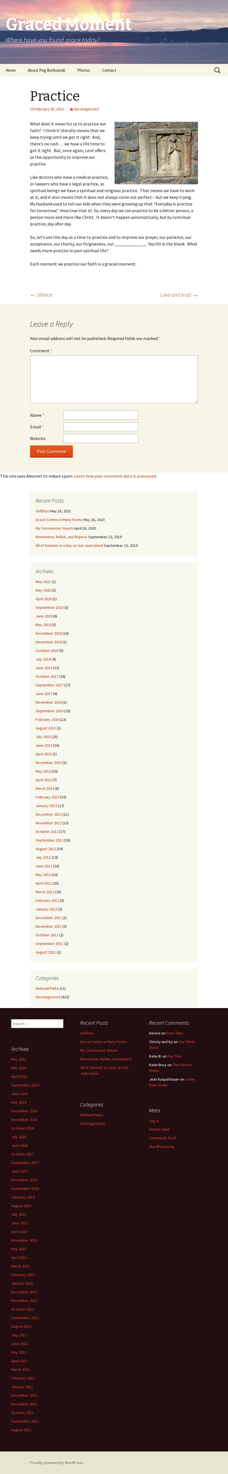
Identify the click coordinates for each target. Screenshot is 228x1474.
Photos (83, 70)
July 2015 (43, 736)
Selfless (42, 510)
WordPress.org (161, 1146)
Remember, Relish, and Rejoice (61, 536)
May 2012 (43, 874)
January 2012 (46, 909)
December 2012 (49, 814)
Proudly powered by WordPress (56, 1462)
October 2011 (47, 934)
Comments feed (162, 1137)
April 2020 (44, 598)
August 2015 (46, 728)
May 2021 (43, 581)
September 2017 (49, 685)
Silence (41, 294)
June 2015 (44, 745)
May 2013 (43, 771)
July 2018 (43, 659)
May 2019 (43, 624)
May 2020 (43, 590)
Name (37, 415)
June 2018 (44, 667)
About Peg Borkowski (46, 70)
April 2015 (44, 753)
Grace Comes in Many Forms (59, 519)
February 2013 (47, 797)
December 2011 (49, 917)
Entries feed (159, 1129)
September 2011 (49, 943)
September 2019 (49, 607)
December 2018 (49, 633)
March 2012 (45, 891)
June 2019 (44, 616)
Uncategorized (86, 108)
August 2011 (46, 952)
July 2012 (43, 857)
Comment (41, 350)
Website (38, 438)
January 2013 (46, 805)
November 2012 (49, 822)
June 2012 (44, 865)
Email (37, 427)
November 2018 (49, 641)
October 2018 (47, 650)
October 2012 (47, 831)
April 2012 (44, 883)
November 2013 (49, 762)
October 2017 (47, 676)
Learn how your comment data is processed (115, 476)
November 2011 (49, 926)
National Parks (47, 988)
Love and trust (179, 294)
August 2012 (46, 848)
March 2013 (45, 788)
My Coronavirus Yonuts (54, 528)
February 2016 (47, 719)
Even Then (174, 1033)
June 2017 (44, 693)
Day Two (174, 1056)
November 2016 (49, 702)
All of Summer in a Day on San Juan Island (69, 545)
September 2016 (49, 710)
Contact (109, 70)
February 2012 (47, 900)
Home (11, 70)
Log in (154, 1120)
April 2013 (44, 779)
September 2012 (49, 840)
